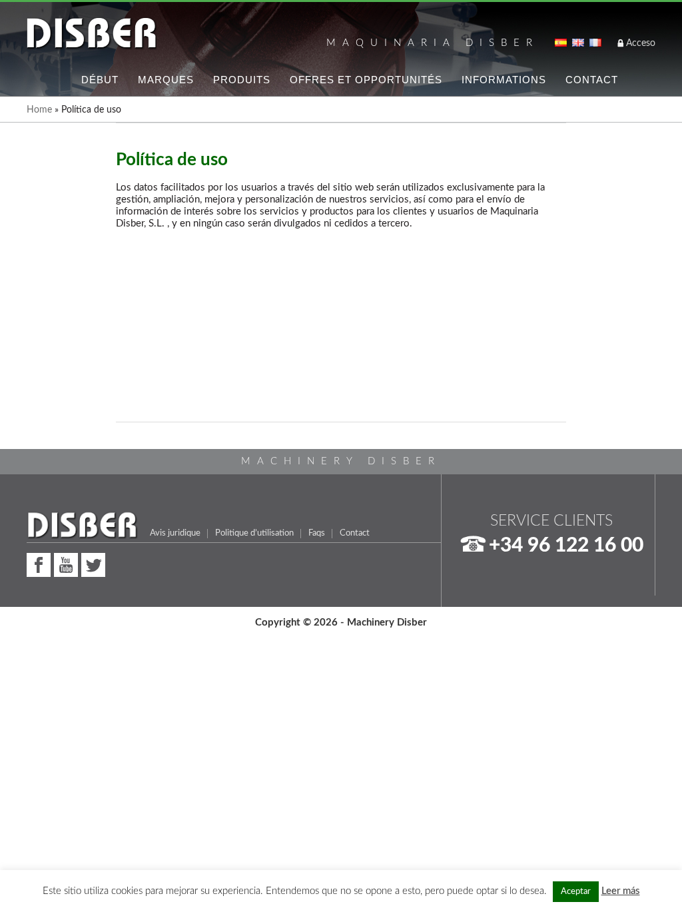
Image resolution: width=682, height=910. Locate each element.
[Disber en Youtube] (66, 563)
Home (39, 110)
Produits (241, 79)
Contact (591, 79)
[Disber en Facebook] (39, 563)
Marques (166, 79)
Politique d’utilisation (254, 533)
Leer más (620, 891)
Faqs (316, 533)
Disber (92, 33)
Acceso (640, 43)
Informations (504, 79)
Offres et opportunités (366, 79)
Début (100, 79)
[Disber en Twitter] (93, 563)
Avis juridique (175, 533)
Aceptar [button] (576, 891)
